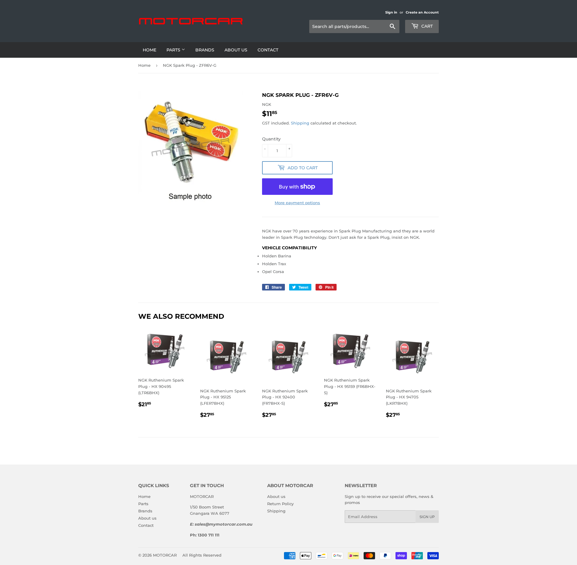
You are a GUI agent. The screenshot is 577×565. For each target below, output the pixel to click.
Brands (204, 50)
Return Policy (280, 503)
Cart (426, 26)
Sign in (391, 12)
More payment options (297, 202)
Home (149, 50)
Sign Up (427, 516)
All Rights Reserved (201, 555)
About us (235, 50)
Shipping (300, 123)
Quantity (271, 139)
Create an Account (422, 12)
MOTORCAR (165, 555)
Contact (268, 50)
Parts (174, 50)
